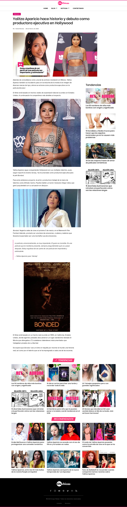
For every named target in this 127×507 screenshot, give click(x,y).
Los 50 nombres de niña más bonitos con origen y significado (100, 106)
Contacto (59, 503)
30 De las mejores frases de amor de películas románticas (100, 161)
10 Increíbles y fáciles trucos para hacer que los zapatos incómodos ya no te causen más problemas (100, 134)
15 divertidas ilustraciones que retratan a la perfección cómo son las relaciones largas (99, 188)
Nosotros (67, 503)
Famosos (17, 14)
